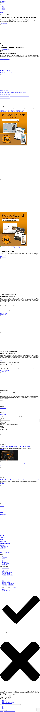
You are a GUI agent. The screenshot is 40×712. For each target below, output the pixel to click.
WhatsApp (13, 711)
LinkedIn (7, 711)
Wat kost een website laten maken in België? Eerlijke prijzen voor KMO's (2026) (16, 446)
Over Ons (3, 7)
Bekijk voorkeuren (24, 704)
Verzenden (2, 427)
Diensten (3, 8)
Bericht (1, 426)
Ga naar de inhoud (3, 1)
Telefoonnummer (3, 422)
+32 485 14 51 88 (3, 408)
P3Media (14, 587)
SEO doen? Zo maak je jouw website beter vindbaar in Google (12, 462)
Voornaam (11, 419)
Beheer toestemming (4, 710)
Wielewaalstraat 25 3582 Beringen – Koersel (4, 546)
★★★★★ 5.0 (2, 550)
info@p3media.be (3, 414)
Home (3, 6)
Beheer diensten (4, 701)
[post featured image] (9, 443)
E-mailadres (2, 423)
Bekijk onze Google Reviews (4, 552)
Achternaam (12, 420)
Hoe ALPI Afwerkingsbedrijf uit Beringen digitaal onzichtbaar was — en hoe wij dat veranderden (19, 479)
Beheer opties (4, 700)
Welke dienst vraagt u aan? (4, 424)
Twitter (5, 711)
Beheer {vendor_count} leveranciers (8, 702)
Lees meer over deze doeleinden (7, 703)
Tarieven (3, 9)
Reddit (10, 711)
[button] (1, 631)
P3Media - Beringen (5, 543)
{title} (3, 706)
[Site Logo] (11, 4)
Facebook (1, 711)
